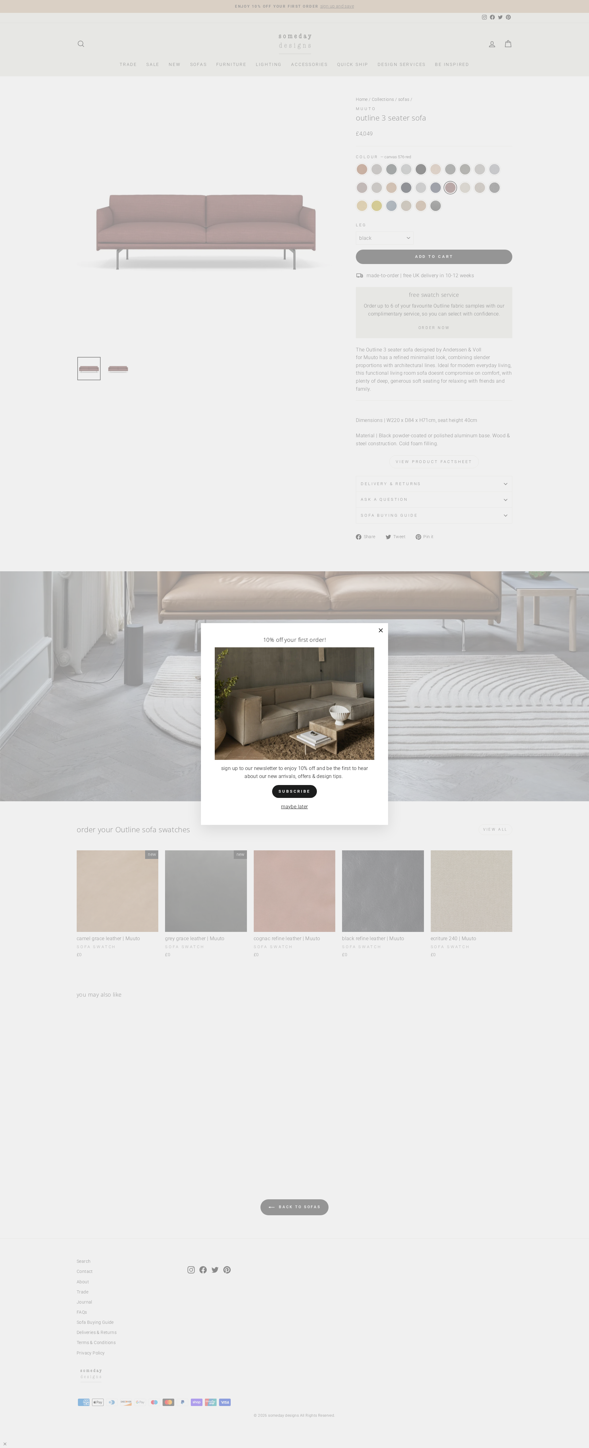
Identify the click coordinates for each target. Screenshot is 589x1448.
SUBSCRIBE (294, 791)
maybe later (294, 807)
